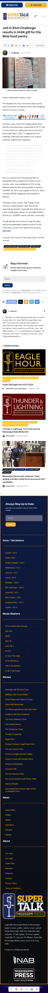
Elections (20, 469)
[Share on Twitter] (12, 46)
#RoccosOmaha (29, 162)
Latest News (24, 246)
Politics (7, 472)
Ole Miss (8, 249)
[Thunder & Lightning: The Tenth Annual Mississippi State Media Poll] (24, 407)
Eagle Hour (8, 377)
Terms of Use (25, 290)
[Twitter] (44, 311)
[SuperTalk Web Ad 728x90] (24, 117)
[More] (27, 46)
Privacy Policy (16, 292)
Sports (17, 249)
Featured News (11, 246)
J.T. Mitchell (15, 53)
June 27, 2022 (28, 172)
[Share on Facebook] (8, 46)
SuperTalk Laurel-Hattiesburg (16, 389)
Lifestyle (36, 246)
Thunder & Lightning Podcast (15, 425)
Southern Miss (32, 377)
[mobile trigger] (36, 16)
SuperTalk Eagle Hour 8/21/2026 (17, 384)
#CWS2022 (10, 162)
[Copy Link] (20, 46)
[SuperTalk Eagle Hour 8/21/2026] (24, 362)
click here (6, 231)
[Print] (23, 46)
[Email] (16, 46)
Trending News (29, 249)
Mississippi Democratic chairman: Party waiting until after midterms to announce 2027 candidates (23, 479)
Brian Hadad (10, 436)
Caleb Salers (10, 486)
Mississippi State (20, 422)
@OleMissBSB (11, 151)
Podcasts (19, 377)
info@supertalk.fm (21, 950)
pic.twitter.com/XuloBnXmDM (18, 165)
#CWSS (18, 162)
